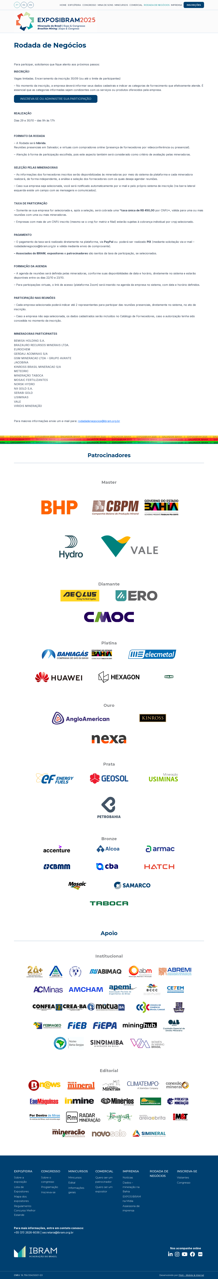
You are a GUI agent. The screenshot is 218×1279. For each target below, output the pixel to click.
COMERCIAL (135, 5)
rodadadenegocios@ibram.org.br (99, 421)
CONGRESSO (89, 5)
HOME (63, 5)
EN (30, 5)
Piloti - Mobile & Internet (191, 1275)
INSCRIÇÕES (194, 5)
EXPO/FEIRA (74, 5)
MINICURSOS (121, 5)
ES (24, 5)
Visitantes (183, 1177)
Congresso (183, 1182)
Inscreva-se (48, 1192)
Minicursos (74, 1177)
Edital (71, 1182)
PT (17, 5)
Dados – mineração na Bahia (131, 1187)
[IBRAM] (35, 1252)
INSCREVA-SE (187, 1171)
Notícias (128, 1177)
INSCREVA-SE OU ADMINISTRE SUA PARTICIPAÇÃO (55, 98)
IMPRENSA (176, 5)
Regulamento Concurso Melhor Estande (24, 1210)
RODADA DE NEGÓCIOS (156, 5)
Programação (49, 1187)
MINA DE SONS (105, 5)
